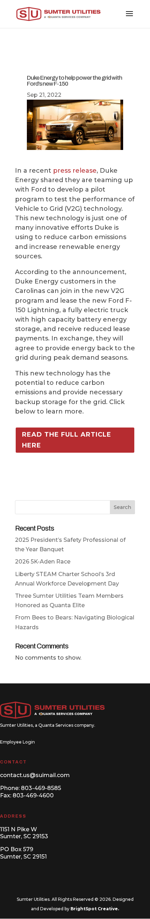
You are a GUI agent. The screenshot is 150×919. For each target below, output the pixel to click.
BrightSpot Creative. (94, 908)
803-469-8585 (41, 788)
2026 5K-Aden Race (42, 561)
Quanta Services (55, 725)
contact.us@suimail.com (35, 775)
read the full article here (66, 440)
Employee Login (17, 742)
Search (122, 507)
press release (75, 170)
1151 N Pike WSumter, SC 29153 (24, 833)
